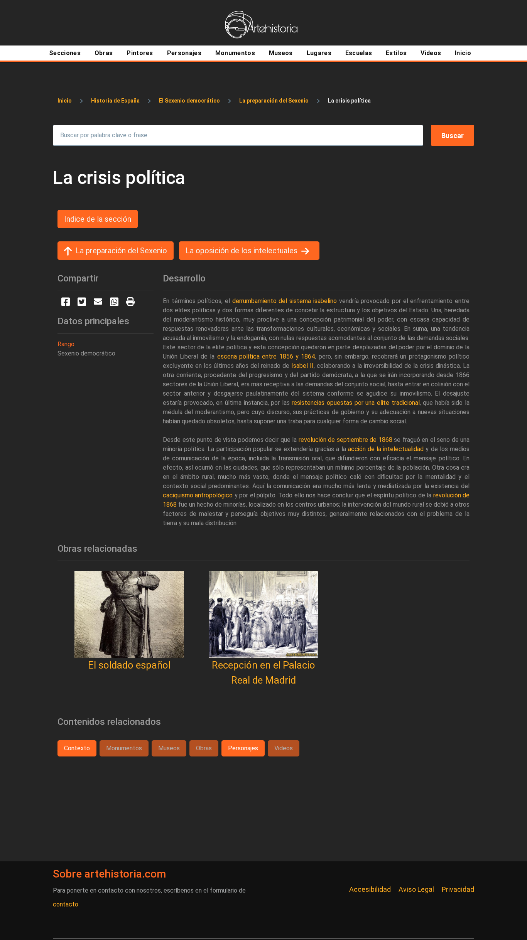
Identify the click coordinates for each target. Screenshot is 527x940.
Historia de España (115, 101)
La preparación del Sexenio (274, 101)
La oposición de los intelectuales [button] (241, 250)
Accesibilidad (370, 889)
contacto (65, 904)
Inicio (64, 101)
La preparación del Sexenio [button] (121, 250)
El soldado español (129, 665)
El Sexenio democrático (189, 101)
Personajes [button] (243, 748)
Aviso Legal (416, 889)
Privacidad (458, 889)
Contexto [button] (77, 748)
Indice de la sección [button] (97, 219)
